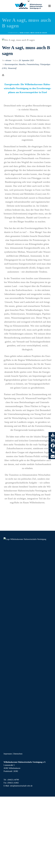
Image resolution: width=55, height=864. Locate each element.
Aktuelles (22, 64)
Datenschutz (17, 754)
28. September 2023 (26, 60)
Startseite (14, 33)
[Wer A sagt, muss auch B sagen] (27, 40)
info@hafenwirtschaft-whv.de (21, 786)
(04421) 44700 (13, 780)
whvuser (8, 60)
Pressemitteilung (33, 64)
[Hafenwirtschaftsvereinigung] (27, 6)
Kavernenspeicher (11, 64)
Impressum (8, 754)
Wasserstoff (12, 68)
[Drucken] (4, 75)
